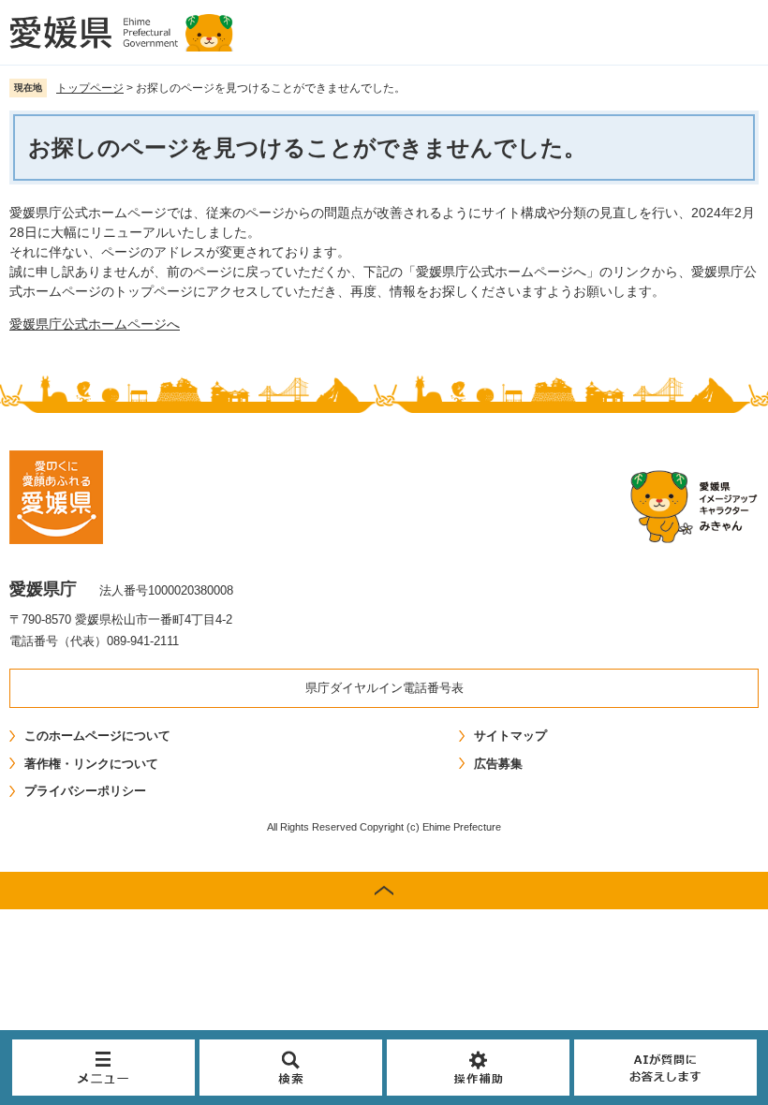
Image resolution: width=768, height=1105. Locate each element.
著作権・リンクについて (91, 764)
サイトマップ (510, 736)
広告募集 (498, 764)
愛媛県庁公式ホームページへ (94, 324)
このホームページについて (97, 736)
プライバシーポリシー (85, 791)
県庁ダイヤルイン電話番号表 (384, 688)
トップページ (90, 88)
